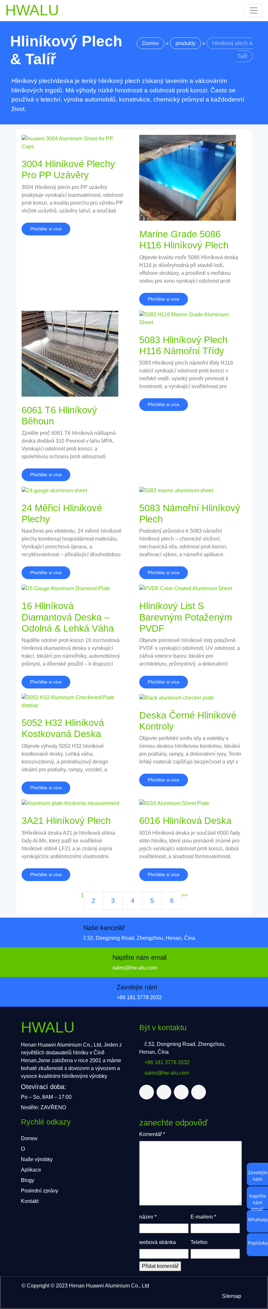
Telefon (199, 1242)
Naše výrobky (37, 1159)
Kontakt (30, 1201)
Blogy (27, 1180)
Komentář (152, 1134)
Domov (150, 43)
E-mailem (203, 1217)
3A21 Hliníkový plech (66, 820)
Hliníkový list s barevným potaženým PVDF (185, 617)
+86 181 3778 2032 (139, 997)
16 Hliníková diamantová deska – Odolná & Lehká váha (68, 617)
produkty (185, 43)
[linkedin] (181, 1092)
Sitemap (231, 1296)
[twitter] (146, 1092)
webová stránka (157, 1242)
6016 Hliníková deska (185, 820)
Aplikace (31, 1170)
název (148, 1217)
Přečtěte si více (46, 228)
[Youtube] (198, 1092)
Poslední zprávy (39, 1190)
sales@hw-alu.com (134, 967)
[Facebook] (164, 1092)
